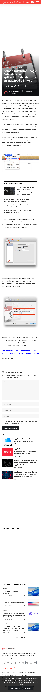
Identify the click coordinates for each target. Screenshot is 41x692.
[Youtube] (35, 662)
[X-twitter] (19, 662)
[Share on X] (8, 86)
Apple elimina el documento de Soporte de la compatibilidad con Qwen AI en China (14, 615)
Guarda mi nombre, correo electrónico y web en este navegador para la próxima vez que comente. (21, 422)
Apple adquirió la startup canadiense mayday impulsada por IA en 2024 (17, 200)
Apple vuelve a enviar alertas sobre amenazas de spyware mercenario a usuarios (25, 474)
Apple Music (17, 456)
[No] (38, 684)
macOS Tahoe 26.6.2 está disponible (11, 592)
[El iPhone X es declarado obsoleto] (33, 603)
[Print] (18, 86)
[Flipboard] (11, 662)
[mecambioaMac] (12, 2)
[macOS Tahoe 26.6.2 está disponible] (33, 591)
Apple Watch (18, 467)
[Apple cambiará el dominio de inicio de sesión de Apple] (7, 442)
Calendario (15, 132)
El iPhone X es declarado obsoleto (14, 603)
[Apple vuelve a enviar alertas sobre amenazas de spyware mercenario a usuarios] (7, 475)
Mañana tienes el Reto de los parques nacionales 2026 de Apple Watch (25, 462)
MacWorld (9, 358)
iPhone (13, 67)
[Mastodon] (23, 662)
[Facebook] (27, 662)
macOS (20, 67)
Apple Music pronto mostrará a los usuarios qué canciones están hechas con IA (26, 451)
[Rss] (3, 662)
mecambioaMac (15, 91)
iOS (24, 106)
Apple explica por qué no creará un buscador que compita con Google (20, 206)
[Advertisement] (20, 25)
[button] (23, 2)
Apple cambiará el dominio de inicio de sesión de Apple (26, 440)
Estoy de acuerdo (15, 688)
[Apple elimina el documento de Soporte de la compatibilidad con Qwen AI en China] (33, 613)
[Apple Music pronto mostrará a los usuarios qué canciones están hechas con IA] (7, 452)
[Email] (12, 86)
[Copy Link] (15, 86)
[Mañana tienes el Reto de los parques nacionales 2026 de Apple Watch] (7, 463)
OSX (19, 106)
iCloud (16, 444)
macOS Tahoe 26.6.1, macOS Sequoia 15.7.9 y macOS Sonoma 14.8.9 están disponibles (13, 628)
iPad (7, 67)
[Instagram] (31, 662)
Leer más (27, 688)
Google (16, 117)
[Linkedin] (15, 662)
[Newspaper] (7, 662)
